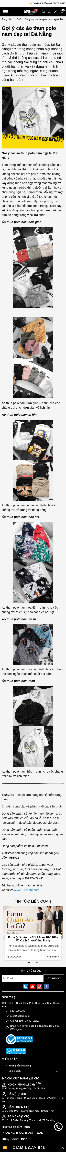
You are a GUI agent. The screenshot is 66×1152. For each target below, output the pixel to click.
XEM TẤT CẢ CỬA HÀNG (16, 1127)
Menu (5, 11)
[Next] (61, 934)
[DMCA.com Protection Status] (16, 1051)
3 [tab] (34, 962)
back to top (58, 1138)
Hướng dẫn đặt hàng (19, 1065)
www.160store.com (26, 890)
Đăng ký (55, 978)
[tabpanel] (32, 934)
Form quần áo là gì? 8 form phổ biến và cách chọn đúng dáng (33, 939)
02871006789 (17, 1010)
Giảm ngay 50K (29, 1148)
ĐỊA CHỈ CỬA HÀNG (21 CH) (20, 1078)
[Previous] (5, 934)
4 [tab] (37, 962)
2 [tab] (31, 962)
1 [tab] (29, 962)
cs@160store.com (20, 1015)
